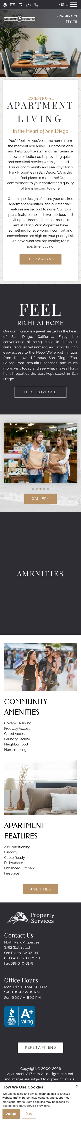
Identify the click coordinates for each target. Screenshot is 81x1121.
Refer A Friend (40, 1047)
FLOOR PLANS (40, 259)
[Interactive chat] (28, 4)
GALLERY (40, 498)
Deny (29, 1113)
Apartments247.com (23, 1074)
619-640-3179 (67, 19)
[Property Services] (30, 918)
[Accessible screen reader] (5, 4)
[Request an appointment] (20, 4)
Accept (11, 1113)
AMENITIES (40, 889)
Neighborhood (40, 392)
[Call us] (36, 4)
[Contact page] (12, 4)
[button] (33, 489)
